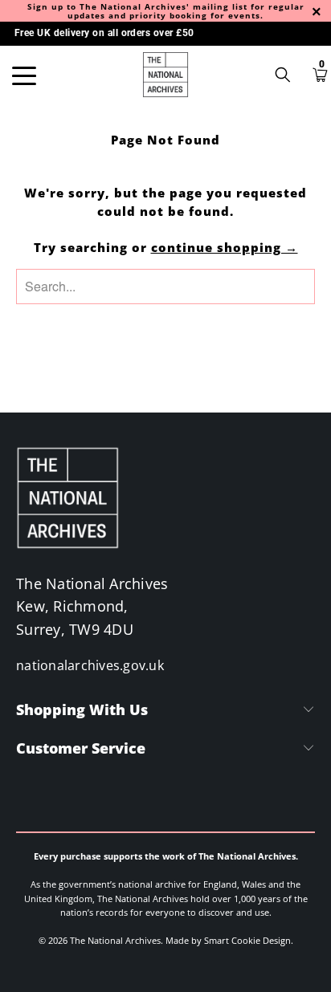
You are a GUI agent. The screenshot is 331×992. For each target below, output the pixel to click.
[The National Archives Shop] (165, 75)
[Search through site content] (288, 74)
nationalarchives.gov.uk (90, 665)
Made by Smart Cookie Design (228, 940)
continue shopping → (224, 247)
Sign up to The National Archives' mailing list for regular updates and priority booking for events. (165, 11)
